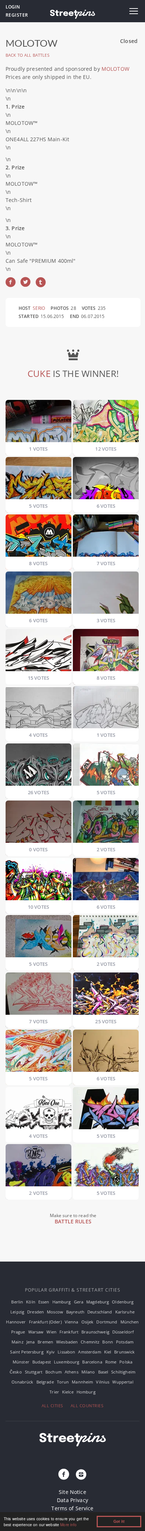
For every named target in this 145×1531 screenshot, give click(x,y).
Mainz (17, 1342)
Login (13, 7)
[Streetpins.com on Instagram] (81, 1474)
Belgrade (45, 1382)
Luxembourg (66, 1362)
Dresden (35, 1312)
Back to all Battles (27, 55)
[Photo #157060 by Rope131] (106, 824)
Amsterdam (89, 1352)
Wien (51, 1332)
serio (39, 308)
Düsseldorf (123, 1332)
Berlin (17, 1302)
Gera (79, 1302)
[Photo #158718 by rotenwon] (106, 1167)
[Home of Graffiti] (72, 13)
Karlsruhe (125, 1312)
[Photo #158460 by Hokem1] (106, 1110)
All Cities (52, 1405)
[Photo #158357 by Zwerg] (106, 1053)
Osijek (87, 1322)
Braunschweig (95, 1332)
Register (17, 15)
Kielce (68, 1392)
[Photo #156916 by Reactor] (106, 652)
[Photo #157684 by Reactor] (38, 995)
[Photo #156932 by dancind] (38, 709)
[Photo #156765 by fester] (38, 594)
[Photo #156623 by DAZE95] (106, 423)
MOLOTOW (115, 68)
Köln (30, 1302)
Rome (111, 1362)
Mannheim (82, 1382)
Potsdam (124, 1342)
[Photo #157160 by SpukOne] (106, 881)
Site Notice (72, 1491)
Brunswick (124, 1352)
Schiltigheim (123, 1372)
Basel (103, 1372)
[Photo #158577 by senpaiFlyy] (38, 1167)
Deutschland (99, 1312)
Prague (18, 1332)
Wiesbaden (67, 1342)
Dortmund (106, 1322)
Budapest (41, 1362)
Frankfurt (68, 1332)
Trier (54, 1392)
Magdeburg (97, 1302)
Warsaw (36, 1332)
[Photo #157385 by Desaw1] (38, 938)
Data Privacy (72, 1500)
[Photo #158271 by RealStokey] (38, 1053)
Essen (43, 1302)
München (129, 1322)
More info (68, 1524)
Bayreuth (75, 1312)
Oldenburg (122, 1302)
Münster (21, 1362)
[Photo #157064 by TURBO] (38, 881)
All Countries (87, 1405)
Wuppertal (122, 1382)
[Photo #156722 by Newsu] (38, 537)
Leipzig (17, 1312)
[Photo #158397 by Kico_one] (38, 1110)
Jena (30, 1342)
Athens (71, 1372)
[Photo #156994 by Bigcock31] (38, 824)
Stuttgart (33, 1372)
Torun (63, 1382)
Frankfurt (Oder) (45, 1322)
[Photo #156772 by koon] (106, 594)
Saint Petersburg (26, 1352)
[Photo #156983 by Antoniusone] (106, 766)
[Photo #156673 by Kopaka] (38, 480)
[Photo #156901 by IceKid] (38, 652)
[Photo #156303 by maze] (38, 423)
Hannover (16, 1322)
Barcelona (92, 1362)
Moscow (55, 1312)
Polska (125, 1362)
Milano (88, 1372)
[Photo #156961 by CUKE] (38, 766)
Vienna (71, 1322)
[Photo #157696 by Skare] (106, 995)
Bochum (53, 1372)
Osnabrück (22, 1382)
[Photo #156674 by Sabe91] (106, 480)
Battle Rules (73, 1222)
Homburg (86, 1392)
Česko (16, 1372)
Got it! (119, 1521)
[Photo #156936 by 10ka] (106, 709)
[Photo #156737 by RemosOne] (106, 537)
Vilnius (102, 1382)
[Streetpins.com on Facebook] (64, 1474)
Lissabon (66, 1352)
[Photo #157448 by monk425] (106, 938)
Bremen (45, 1342)
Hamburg (61, 1302)
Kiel (108, 1352)
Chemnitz (90, 1342)
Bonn (107, 1342)
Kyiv (50, 1352)
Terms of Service (72, 1508)
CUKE (39, 373)
